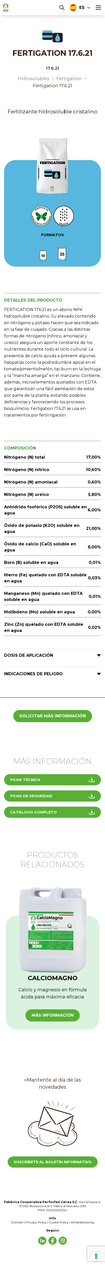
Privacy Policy (36, 1222)
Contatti (17, 1222)
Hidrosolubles (33, 78)
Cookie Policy (59, 1222)
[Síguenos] (42, 1241)
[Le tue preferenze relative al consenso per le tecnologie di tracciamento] (96, 1256)
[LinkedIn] (52, 1241)
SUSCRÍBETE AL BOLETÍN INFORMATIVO (52, 1162)
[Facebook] (63, 1241)
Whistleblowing (82, 1222)
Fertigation (69, 78)
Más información (53, 1015)
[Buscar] (62, 8)
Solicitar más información (52, 716)
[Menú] (98, 7)
